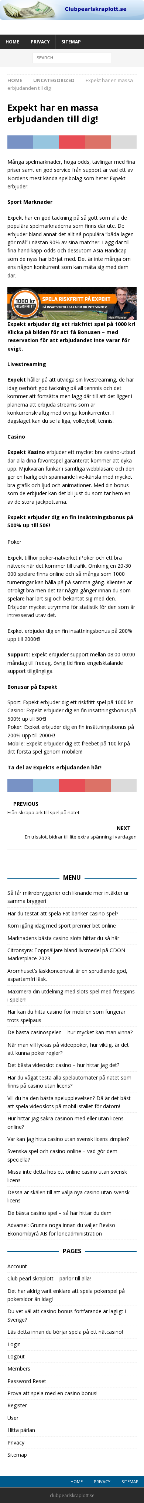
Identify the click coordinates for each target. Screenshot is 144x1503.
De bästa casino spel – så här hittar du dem (59, 1212)
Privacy (40, 42)
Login (14, 1344)
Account (17, 1266)
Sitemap (71, 42)
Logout (16, 1356)
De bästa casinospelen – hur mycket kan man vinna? (70, 1032)
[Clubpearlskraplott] (72, 15)
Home (12, 42)
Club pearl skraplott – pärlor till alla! (49, 1278)
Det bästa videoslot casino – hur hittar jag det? (63, 1064)
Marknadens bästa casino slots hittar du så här (63, 938)
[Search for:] (72, 57)
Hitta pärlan (21, 1429)
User (12, 1417)
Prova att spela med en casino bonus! (52, 1393)
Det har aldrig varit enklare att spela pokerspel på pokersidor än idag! (66, 1294)
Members (18, 1368)
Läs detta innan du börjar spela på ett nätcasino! (65, 1331)
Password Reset (26, 1381)
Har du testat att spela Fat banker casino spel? (62, 913)
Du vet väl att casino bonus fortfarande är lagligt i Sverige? (66, 1315)
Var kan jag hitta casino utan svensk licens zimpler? (68, 1138)
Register (17, 1405)
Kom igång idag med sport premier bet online (61, 925)
